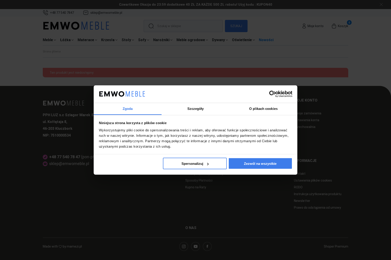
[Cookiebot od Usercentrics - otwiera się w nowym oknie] (272, 94)
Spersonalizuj (192, 163)
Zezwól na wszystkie (260, 163)
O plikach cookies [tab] (263, 108)
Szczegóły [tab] (195, 108)
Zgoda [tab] (128, 108)
